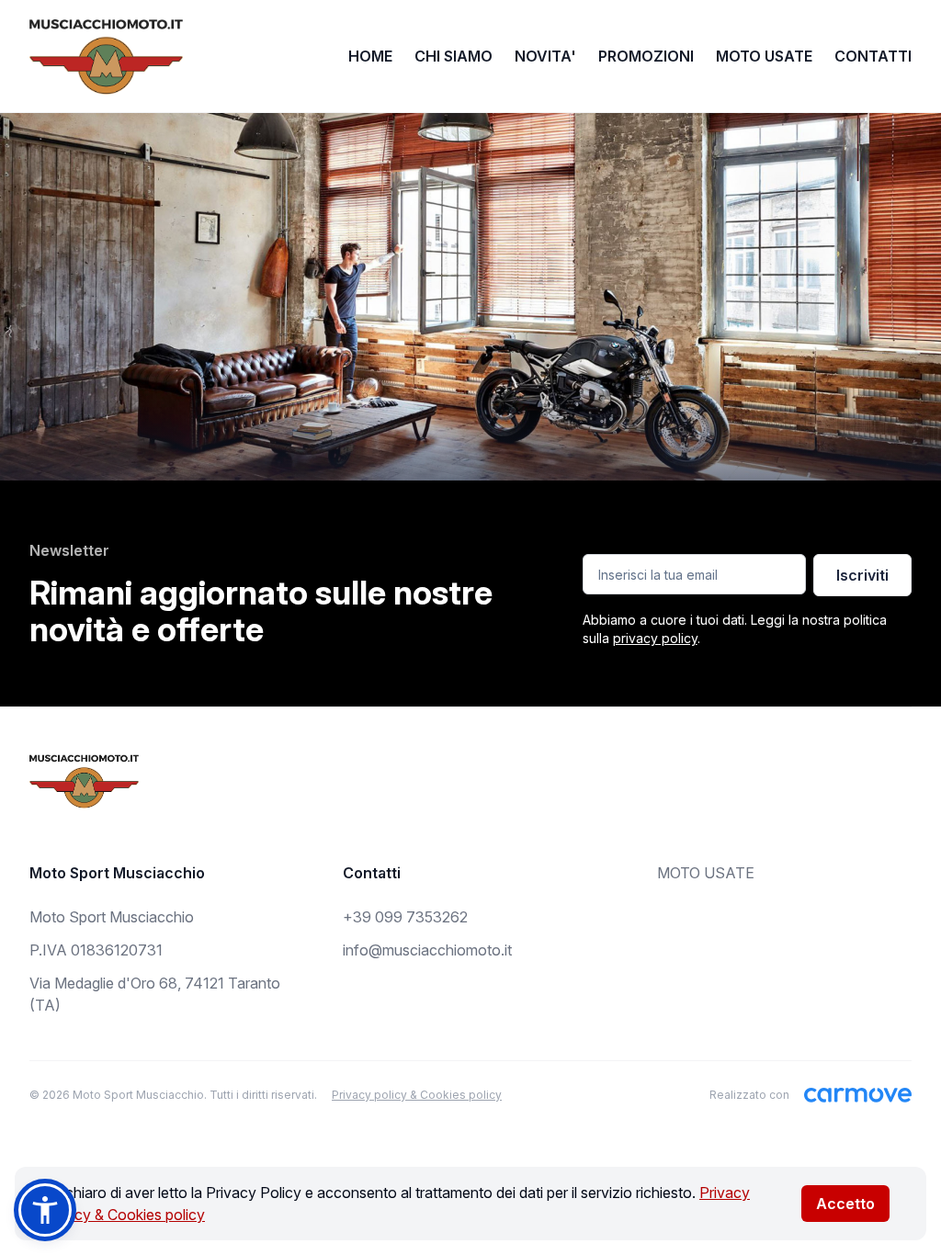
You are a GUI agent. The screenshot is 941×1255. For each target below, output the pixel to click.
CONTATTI (873, 56)
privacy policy (655, 638)
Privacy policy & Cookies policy (417, 1095)
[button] (45, 1210)
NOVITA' (545, 56)
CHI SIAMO (453, 56)
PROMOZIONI (646, 56)
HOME (370, 56)
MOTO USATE (764, 56)
